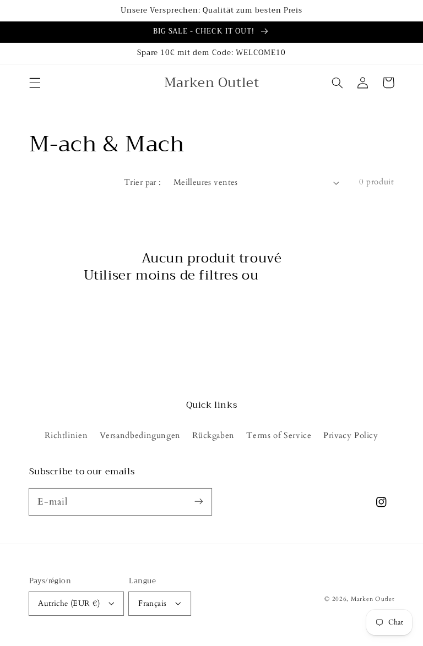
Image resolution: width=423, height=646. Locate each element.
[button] (34, 82)
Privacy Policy (350, 435)
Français (152, 603)
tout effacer (300, 275)
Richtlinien (66, 435)
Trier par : (142, 182)
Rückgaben (213, 435)
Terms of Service (278, 435)
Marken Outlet (372, 599)
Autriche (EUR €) (69, 603)
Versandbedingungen (140, 435)
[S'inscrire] (199, 501)
